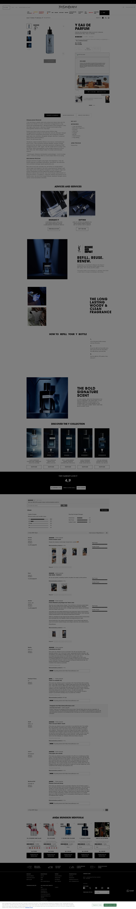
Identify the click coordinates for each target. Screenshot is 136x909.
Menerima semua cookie (110, 905)
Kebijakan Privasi (29, 907)
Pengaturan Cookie (97, 905)
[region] (68, 905)
